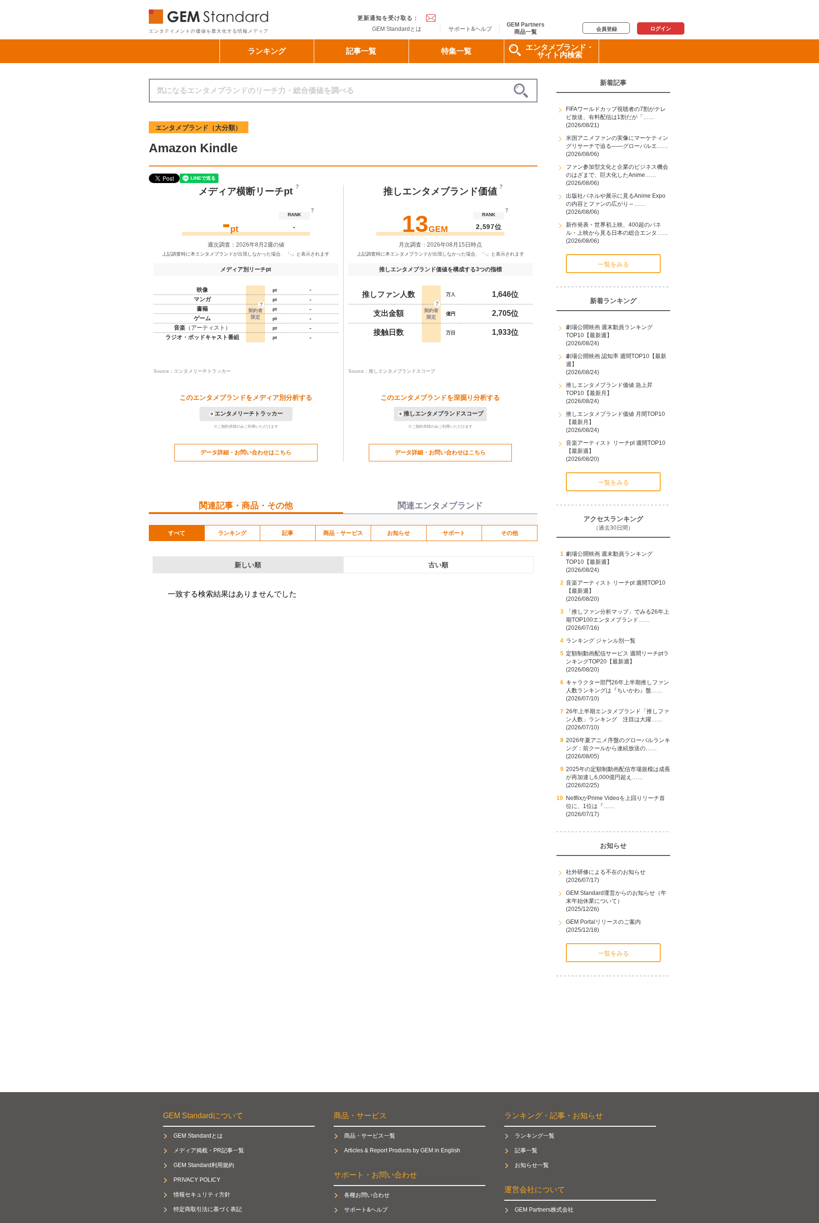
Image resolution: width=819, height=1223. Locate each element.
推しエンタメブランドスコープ (443, 413)
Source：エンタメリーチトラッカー (192, 371)
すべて (176, 533)
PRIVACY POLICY (196, 1180)
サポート (454, 533)
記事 (287, 533)
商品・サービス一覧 (369, 1135)
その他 (509, 533)
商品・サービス (343, 533)
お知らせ (398, 533)
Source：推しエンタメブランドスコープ (391, 371)
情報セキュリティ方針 (201, 1194)
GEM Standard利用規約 (203, 1165)
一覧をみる (613, 264)
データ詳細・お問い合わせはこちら (245, 452)
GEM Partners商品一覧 (526, 28)
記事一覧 (361, 51)
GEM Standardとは (396, 29)
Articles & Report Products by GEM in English (402, 1150)
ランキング (267, 51)
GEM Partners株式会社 (544, 1209)
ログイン (660, 28)
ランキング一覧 (535, 1135)
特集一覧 (456, 51)
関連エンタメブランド (440, 505)
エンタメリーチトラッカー (249, 413)
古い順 (438, 565)
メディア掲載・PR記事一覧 (208, 1150)
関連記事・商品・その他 (246, 505)
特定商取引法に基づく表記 (207, 1209)
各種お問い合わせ (367, 1195)
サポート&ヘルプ (470, 29)
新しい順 (248, 565)
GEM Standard (210, 14)
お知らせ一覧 (532, 1165)
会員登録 (606, 29)
